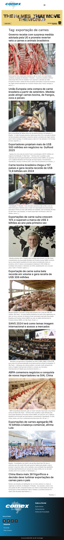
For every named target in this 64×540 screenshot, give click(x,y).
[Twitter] (8, 521)
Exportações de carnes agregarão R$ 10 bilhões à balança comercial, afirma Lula (31, 424)
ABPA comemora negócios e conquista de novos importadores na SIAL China (31, 374)
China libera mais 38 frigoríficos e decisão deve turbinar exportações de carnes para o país (31, 477)
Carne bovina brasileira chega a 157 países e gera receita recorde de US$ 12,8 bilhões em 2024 (30, 168)
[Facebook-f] (16, 521)
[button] (44, 5)
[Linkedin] (4, 521)
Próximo (52, 495)
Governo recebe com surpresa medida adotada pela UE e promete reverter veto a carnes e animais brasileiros (31, 37)
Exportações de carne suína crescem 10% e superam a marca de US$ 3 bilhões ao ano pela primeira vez (30, 219)
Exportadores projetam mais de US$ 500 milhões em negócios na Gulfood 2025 (31, 147)
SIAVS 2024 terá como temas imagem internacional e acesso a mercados (31, 325)
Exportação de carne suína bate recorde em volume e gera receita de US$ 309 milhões (30, 274)
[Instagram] (12, 521)
